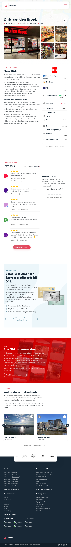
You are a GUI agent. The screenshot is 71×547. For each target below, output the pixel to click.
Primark (6, 506)
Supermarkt (66, 109)
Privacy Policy (40, 506)
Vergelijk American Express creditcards (20, 319)
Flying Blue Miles (11, 295)
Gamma (6, 502)
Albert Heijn (7, 499)
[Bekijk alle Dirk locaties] (54, 70)
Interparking (7, 511)
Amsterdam (32, 23)
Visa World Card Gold (42, 486)
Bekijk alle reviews (21, 247)
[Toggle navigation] (65, 5)
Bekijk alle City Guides (10, 489)
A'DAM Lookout (11, 437)
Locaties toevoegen (42, 497)
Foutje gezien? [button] (49, 146)
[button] (6, 29)
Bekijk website (67, 134)
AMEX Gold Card (41, 477)
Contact (38, 511)
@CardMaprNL (31, 518)
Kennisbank (39, 499)
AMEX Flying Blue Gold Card (44, 472)
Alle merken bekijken (10, 514)
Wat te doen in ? (10, 472)
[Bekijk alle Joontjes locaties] (54, 456)
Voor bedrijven (40, 504)
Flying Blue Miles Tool (42, 502)
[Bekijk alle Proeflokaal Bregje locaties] (27, 456)
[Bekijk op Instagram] (9, 523)
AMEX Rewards (25, 295)
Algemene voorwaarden (43, 508)
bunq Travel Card (41, 483)
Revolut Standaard (41, 479)
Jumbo (6, 497)
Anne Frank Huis (44, 437)
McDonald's (7, 504)
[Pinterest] (61, 545)
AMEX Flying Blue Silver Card (44, 475)
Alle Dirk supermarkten (14, 375)
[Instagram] (64, 545)
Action (5, 508)
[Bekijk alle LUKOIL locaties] (45, 456)
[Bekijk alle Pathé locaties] (18, 456)
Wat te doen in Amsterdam (33, 445)
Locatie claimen (59, 146)
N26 (37, 481)
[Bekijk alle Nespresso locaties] (36, 456)
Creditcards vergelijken (43, 489)
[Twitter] (59, 545)
